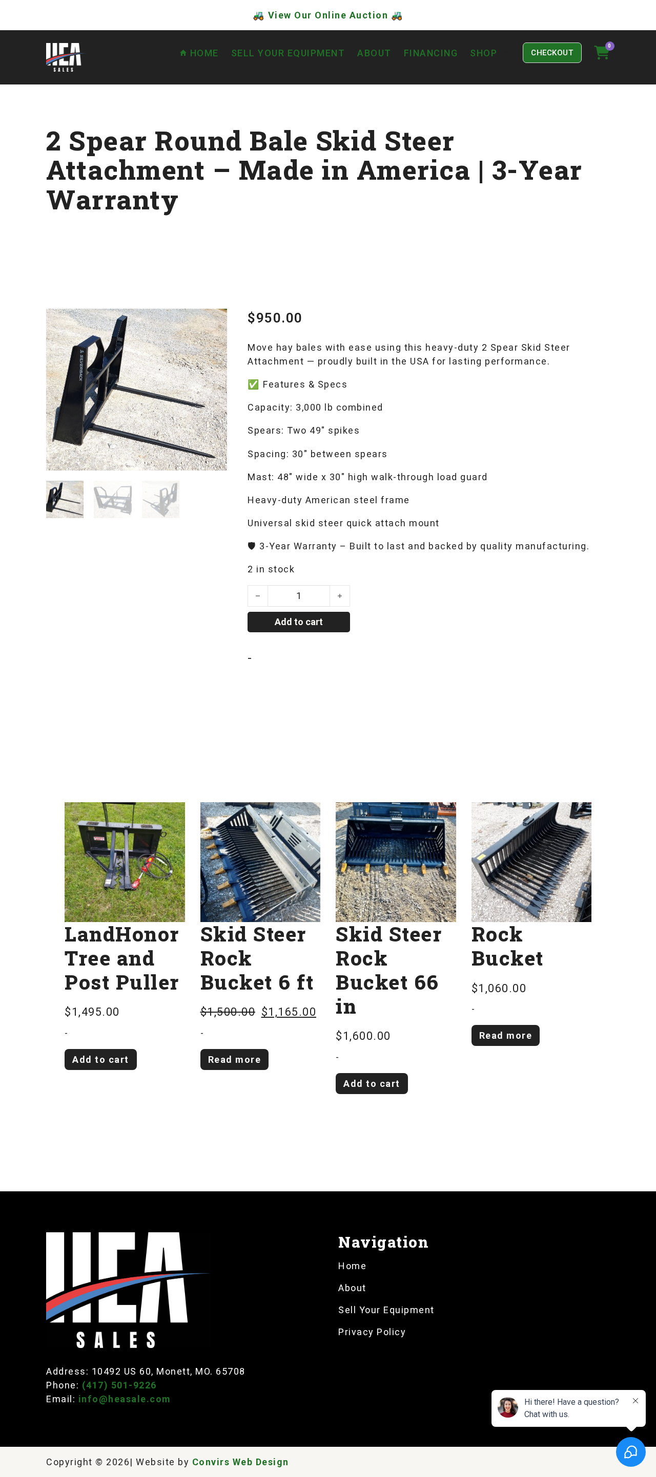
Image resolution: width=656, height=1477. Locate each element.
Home (352, 1265)
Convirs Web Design (240, 1462)
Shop (483, 53)
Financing (431, 53)
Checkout (552, 52)
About (374, 53)
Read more (234, 1059)
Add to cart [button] (100, 1059)
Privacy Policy (372, 1331)
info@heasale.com (124, 1399)
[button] (213, 322)
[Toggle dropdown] (506, 53)
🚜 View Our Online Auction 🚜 (328, 15)
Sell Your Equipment (288, 53)
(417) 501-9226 (119, 1385)
